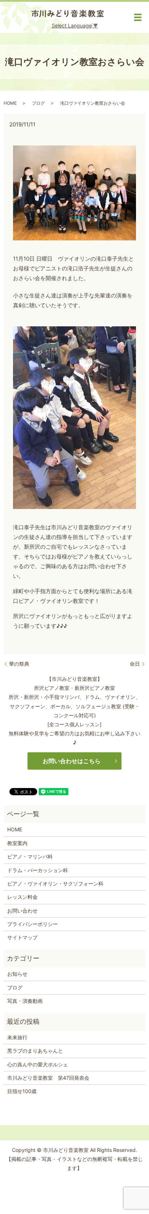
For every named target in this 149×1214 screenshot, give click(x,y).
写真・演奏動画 (25, 1001)
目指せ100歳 (22, 1091)
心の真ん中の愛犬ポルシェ (37, 1064)
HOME (10, 103)
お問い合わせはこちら (72, 761)
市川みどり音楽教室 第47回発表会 (48, 1078)
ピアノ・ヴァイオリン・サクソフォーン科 (55, 883)
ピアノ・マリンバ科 (30, 856)
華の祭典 (19, 664)
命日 (135, 664)
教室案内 (17, 843)
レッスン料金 (22, 897)
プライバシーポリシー (32, 924)
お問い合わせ (22, 911)
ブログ (38, 103)
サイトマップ (22, 937)
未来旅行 (17, 1037)
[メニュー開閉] (137, 17)
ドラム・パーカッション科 (37, 870)
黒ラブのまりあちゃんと (35, 1051)
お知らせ (17, 974)
